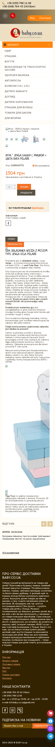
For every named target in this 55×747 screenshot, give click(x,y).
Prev (44, 524)
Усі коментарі (10, 552)
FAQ (4, 671)
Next (50, 524)
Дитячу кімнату (16, 91)
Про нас (6, 657)
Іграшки (10, 56)
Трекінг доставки (11, 675)
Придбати (26, 193)
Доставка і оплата (11, 664)
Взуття (9, 61)
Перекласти (14, 244)
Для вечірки (13, 118)
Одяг (8, 50)
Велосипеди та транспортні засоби (25, 68)
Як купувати (42, 165)
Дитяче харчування (19, 102)
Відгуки (6, 668)
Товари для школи (18, 112)
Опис (11, 239)
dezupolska (38, 208)
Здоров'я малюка (17, 75)
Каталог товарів (10, 661)
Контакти (7, 678)
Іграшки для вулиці (19, 107)
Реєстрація (45, 18)
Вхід (32, 18)
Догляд (10, 96)
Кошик (24, 187)
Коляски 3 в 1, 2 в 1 (17, 85)
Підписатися (42, 725)
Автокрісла (13, 80)
